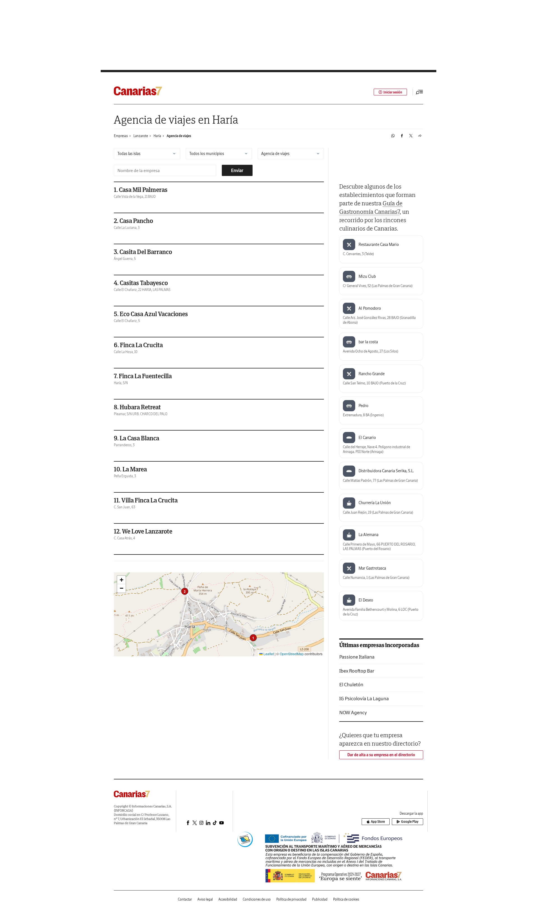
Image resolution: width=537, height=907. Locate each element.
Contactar (185, 899)
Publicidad (320, 899)
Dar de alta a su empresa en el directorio (381, 754)
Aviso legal (205, 899)
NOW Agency (353, 712)
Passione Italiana (357, 657)
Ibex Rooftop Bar (356, 671)
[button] (253, 637)
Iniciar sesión (392, 92)
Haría (157, 136)
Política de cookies (346, 899)
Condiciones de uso (257, 899)
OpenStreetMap (292, 653)
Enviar (237, 170)
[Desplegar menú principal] (419, 92)
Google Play (409, 821)
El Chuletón (351, 684)
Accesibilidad (227, 899)
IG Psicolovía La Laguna (364, 698)
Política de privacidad (291, 899)
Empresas (121, 136)
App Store (378, 821)
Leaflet (268, 653)
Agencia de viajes (179, 136)
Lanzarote (140, 136)
